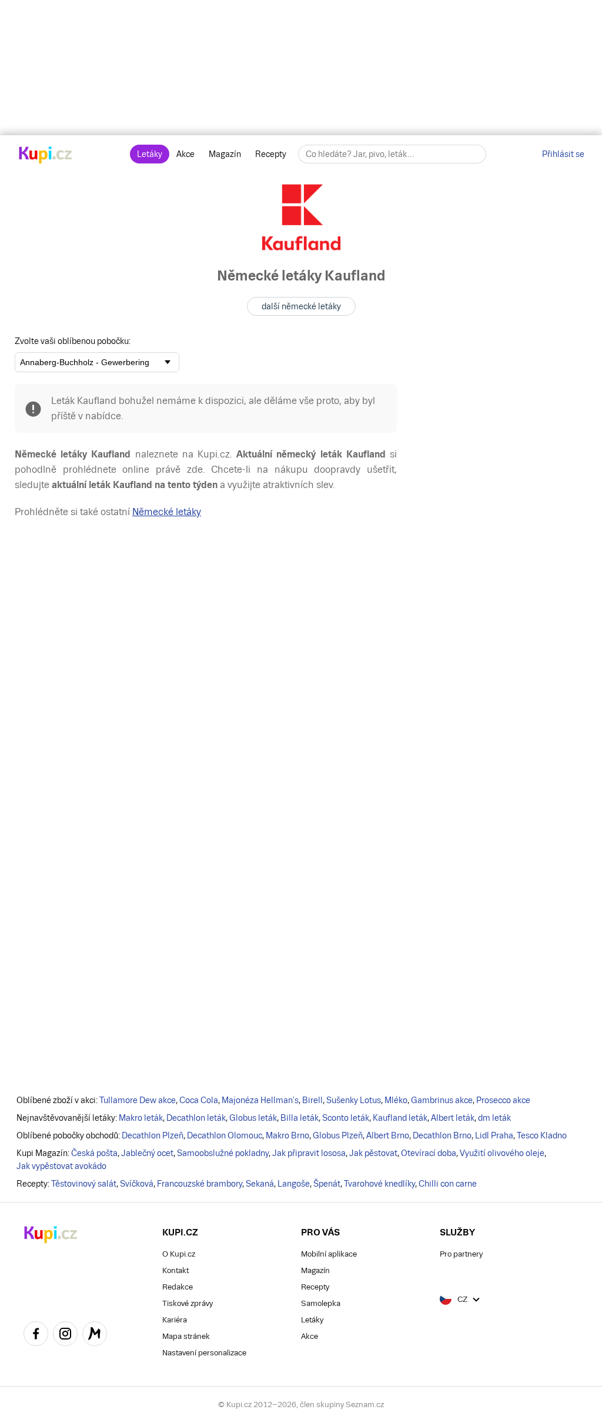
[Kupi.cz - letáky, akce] (45, 156)
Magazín (225, 154)
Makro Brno (287, 1135)
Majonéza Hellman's (260, 1100)
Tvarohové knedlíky (379, 1183)
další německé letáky (301, 306)
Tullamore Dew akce (137, 1100)
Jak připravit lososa (309, 1153)
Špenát (326, 1183)
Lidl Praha (494, 1135)
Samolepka (320, 1303)
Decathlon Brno (442, 1135)
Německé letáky (166, 511)
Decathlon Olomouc (224, 1135)
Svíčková (136, 1183)
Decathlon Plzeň (152, 1135)
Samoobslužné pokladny (223, 1153)
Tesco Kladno (542, 1135)
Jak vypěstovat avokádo (61, 1166)
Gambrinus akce (442, 1100)
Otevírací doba (428, 1153)
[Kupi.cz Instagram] (65, 1335)
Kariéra (174, 1319)
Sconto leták (345, 1118)
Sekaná (260, 1183)
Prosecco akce (503, 1100)
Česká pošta (94, 1153)
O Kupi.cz (178, 1254)
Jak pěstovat (373, 1153)
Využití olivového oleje (502, 1153)
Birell (312, 1100)
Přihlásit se (563, 154)
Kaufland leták (400, 1118)
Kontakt (175, 1270)
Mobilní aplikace (329, 1254)
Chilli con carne (448, 1183)
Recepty (270, 154)
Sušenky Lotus (353, 1100)
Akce (185, 154)
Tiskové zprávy (187, 1303)
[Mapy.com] (94, 1335)
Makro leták (141, 1118)
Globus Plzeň (338, 1135)
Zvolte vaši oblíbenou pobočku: (73, 341)
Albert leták (452, 1118)
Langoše (293, 1183)
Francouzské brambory (199, 1183)
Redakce (177, 1286)
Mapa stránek (186, 1336)
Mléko (395, 1100)
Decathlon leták (196, 1118)
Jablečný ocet (147, 1153)
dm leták (494, 1118)
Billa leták (299, 1118)
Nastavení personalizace (204, 1352)
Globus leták (253, 1118)
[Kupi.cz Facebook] (36, 1335)
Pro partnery (461, 1254)
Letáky (149, 154)
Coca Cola (198, 1100)
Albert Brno (387, 1135)
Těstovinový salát (83, 1183)
